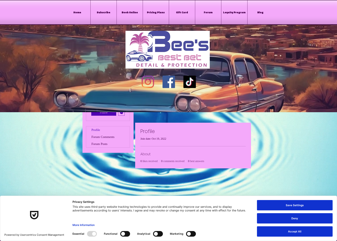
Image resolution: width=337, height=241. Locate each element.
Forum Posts (99, 144)
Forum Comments (102, 137)
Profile (95, 130)
